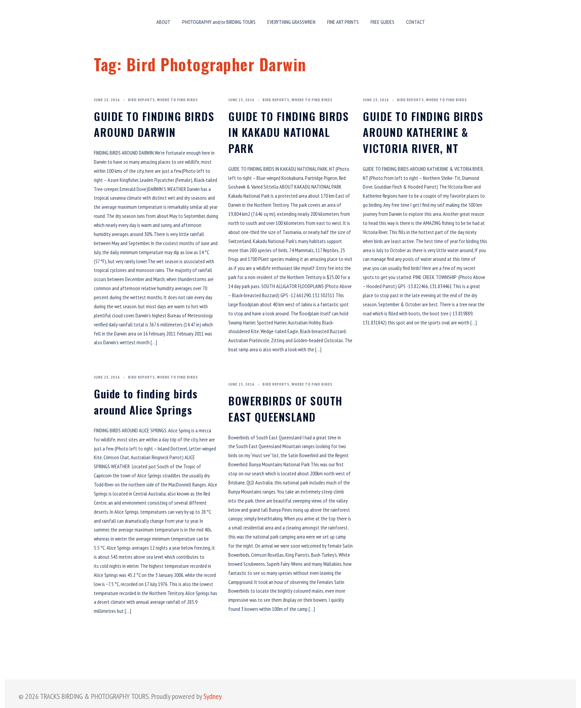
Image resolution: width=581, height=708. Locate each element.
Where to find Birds (177, 99)
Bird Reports (141, 99)
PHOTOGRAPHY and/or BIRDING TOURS (219, 21)
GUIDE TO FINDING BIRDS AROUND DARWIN (154, 124)
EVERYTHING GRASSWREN (291, 21)
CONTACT (415, 21)
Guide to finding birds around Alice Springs (145, 402)
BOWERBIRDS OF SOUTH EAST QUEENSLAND (285, 409)
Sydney (212, 696)
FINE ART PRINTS (343, 21)
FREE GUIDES (382, 21)
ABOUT (163, 21)
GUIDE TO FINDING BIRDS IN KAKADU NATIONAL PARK (288, 132)
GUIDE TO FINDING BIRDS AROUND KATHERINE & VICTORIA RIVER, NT (423, 132)
